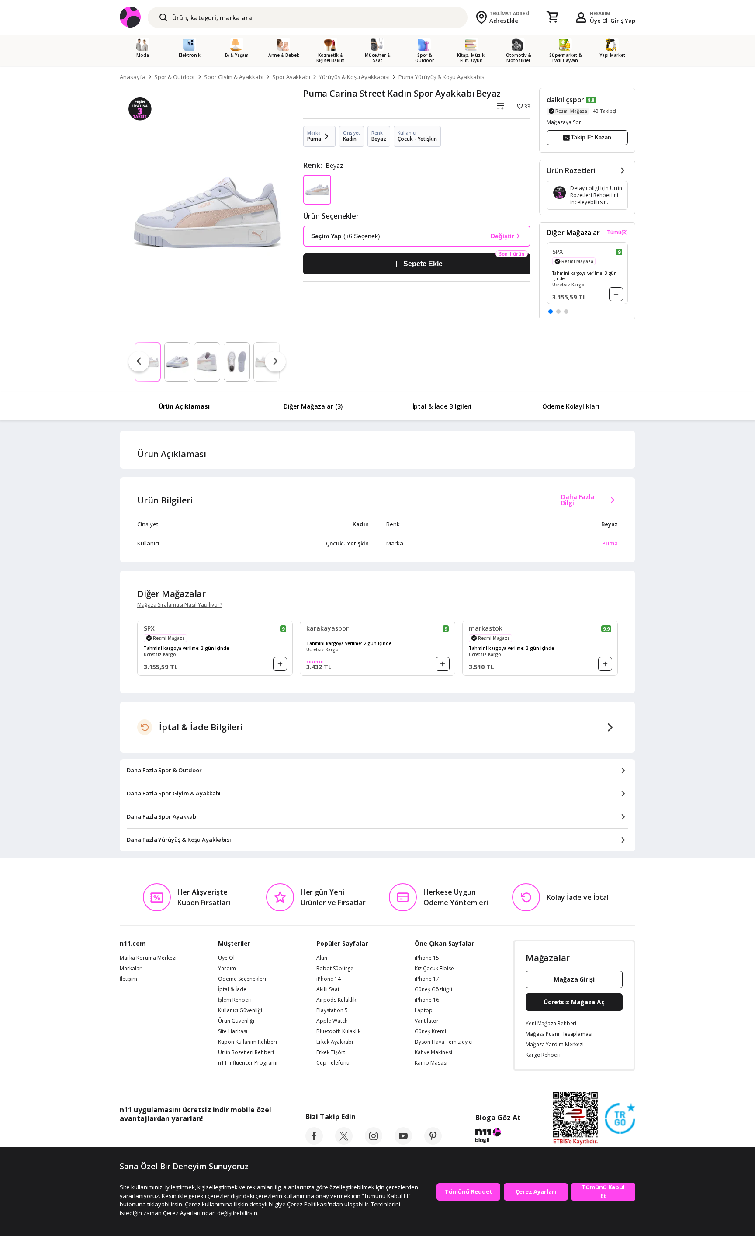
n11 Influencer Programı (247, 1062)
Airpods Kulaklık (336, 999)
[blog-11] (497, 1137)
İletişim (128, 979)
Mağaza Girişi (574, 979)
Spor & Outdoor (174, 77)
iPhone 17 (427, 979)
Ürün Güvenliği (236, 1020)
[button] (550, 311)
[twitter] (344, 1142)
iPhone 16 (427, 999)
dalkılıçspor (565, 99)
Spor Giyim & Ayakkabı (233, 77)
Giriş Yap (622, 20)
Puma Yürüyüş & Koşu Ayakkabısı (442, 77)
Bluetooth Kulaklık (338, 1031)
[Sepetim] (552, 17)
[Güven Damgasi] (620, 1119)
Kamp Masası (431, 1062)
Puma (610, 543)
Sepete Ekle (422, 263)
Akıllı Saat (327, 989)
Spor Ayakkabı (291, 77)
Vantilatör (427, 1020)
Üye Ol (599, 20)
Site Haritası (232, 1031)
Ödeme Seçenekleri (242, 979)
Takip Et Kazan (591, 137)
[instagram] (373, 1142)
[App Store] (146, 1138)
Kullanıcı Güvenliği (240, 1010)
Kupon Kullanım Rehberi (247, 1041)
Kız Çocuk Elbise (434, 968)
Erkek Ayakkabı (334, 1041)
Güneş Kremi (430, 1031)
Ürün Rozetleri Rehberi (246, 1052)
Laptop (424, 1010)
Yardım (227, 968)
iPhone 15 (427, 958)
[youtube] (403, 1142)
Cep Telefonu (333, 1062)
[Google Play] (200, 1138)
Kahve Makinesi (433, 1052)
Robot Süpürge (334, 968)
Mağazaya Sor (564, 122)
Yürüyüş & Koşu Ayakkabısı (354, 77)
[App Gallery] (251, 1138)
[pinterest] (433, 1142)
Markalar (131, 968)
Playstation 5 (332, 1010)
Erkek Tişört (330, 1052)
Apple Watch (332, 1020)
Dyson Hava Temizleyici (444, 1041)
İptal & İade (232, 989)
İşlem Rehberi (235, 999)
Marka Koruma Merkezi (148, 958)
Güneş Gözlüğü (433, 989)
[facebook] (314, 1142)
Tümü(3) (617, 232)
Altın (321, 958)
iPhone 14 (328, 979)
